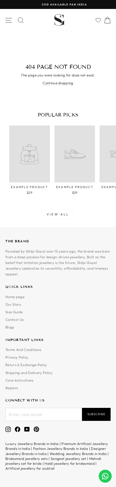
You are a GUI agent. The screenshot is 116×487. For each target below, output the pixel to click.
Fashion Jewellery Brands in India (60, 448)
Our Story (13, 304)
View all (58, 214)
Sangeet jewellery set (68, 458)
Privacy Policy (17, 357)
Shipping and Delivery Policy (29, 372)
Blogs (10, 327)
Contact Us (14, 319)
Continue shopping (58, 83)
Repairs (11, 388)
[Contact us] (105, 476)
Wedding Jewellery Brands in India (78, 453)
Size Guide (14, 312)
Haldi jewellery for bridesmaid (70, 463)
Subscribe (96, 414)
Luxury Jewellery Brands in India (32, 443)
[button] (98, 20)
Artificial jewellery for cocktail (30, 468)
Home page (15, 297)
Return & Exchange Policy (26, 365)
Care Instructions (19, 380)
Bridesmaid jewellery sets (26, 458)
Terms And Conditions (23, 349)
